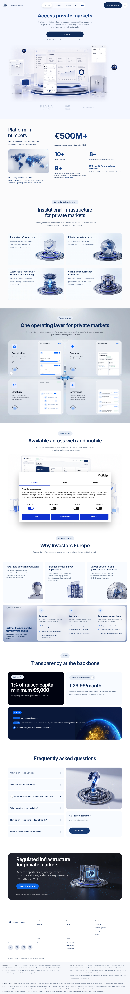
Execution (98, 924)
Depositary (98, 934)
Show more (69, 177)
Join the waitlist (113, 5)
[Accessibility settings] (125, 5)
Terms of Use (70, 942)
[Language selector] (82, 5)
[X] (10, 947)
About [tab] (95, 482)
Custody (97, 931)
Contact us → (79, 830)
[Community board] (30, 947)
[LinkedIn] (23, 947)
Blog (76, 5)
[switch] (53, 508)
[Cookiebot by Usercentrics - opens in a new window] (99, 475)
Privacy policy (70, 945)
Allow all (94, 517)
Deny (36, 517)
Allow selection (65, 517)
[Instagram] (17, 947)
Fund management (100, 928)
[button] (36, 358)
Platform (47, 5)
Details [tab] (65, 482)
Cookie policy (70, 948)
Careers (68, 5)
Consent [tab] (34, 482)
